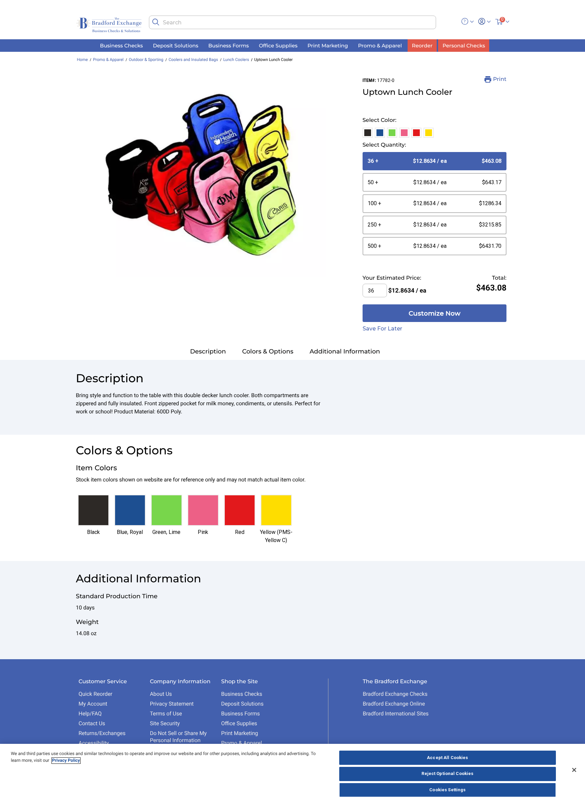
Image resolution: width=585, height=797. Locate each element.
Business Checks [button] (121, 45)
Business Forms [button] (228, 45)
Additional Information (345, 351)
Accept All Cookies (447, 757)
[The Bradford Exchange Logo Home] (110, 24)
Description (208, 351)
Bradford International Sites (396, 713)
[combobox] (292, 22)
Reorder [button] (422, 45)
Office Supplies (239, 723)
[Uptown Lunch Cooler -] (202, 176)
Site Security (165, 723)
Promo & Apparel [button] (380, 45)
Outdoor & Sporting (146, 59)
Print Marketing (239, 733)
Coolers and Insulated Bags (193, 59)
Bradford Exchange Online (394, 704)
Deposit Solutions (242, 704)
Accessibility (94, 743)
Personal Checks (463, 45)
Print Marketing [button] (327, 45)
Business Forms (240, 713)
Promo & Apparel (108, 59)
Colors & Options (267, 351)
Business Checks (241, 694)
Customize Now (434, 313)
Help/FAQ (90, 713)
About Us (161, 694)
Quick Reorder (95, 694)
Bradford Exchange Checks (395, 694)
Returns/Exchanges (102, 733)
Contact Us (92, 723)
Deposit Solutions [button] (175, 45)
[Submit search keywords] (155, 22)
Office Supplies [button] (278, 45)
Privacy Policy (66, 760)
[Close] (574, 769)
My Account (93, 704)
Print (499, 79)
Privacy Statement (172, 704)
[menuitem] (121, 45)
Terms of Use (166, 713)
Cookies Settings (447, 789)
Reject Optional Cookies (447, 773)
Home (82, 59)
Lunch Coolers (236, 59)
